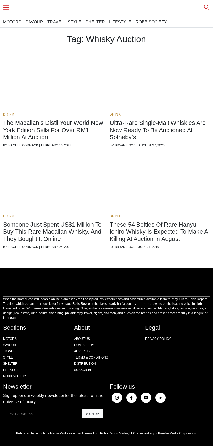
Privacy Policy (158, 339)
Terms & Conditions (91, 357)
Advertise (83, 351)
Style (74, 22)
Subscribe (83, 370)
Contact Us (84, 345)
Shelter (95, 22)
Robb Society (151, 22)
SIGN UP (92, 414)
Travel (55, 22)
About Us (82, 339)
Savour (34, 22)
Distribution (85, 364)
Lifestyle (120, 22)
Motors (12, 22)
